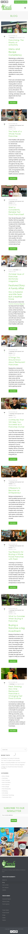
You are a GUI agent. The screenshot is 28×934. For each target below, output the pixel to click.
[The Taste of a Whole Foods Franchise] (14, 115)
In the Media (15, 269)
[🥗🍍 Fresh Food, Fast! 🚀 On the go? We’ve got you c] (7, 849)
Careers (4, 890)
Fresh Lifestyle (5, 786)
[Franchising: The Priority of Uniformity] (14, 27)
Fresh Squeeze (5, 904)
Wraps (3, 915)
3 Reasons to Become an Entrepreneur (15, 490)
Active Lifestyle (5, 776)
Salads (3, 917)
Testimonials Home (6, 797)
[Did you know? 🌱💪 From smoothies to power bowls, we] (7, 834)
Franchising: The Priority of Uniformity (16, 42)
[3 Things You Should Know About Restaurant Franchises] (14, 341)
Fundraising (4, 791)
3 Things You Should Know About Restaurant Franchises (17, 361)
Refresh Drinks (5, 901)
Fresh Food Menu (6, 782)
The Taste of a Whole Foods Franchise (15, 133)
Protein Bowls (5, 912)
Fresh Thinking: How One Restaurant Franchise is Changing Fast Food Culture (15, 692)
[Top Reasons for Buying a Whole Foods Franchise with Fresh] (14, 535)
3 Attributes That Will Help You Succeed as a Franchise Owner (16, 423)
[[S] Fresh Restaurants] (8, 863)
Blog (3, 882)
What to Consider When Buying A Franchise (17, 618)
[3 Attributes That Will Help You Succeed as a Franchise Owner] (14, 403)
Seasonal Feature (6, 899)
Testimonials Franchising (8, 795)
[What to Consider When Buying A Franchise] (14, 600)
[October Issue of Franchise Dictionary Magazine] (14, 261)
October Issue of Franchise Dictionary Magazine (16, 277)
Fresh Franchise (6, 784)
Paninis (4, 920)
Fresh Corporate (18, 125)
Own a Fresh (5, 885)
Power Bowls (5, 910)
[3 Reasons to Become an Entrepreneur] (14, 471)
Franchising (12, 37)
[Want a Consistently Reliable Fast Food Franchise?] (14, 191)
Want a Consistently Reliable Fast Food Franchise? (16, 210)
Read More (13, 102)
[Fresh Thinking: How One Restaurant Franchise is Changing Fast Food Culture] (14, 673)
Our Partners (5, 887)
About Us (4, 880)
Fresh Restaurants (6, 788)
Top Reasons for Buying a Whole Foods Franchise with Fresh (16, 555)
